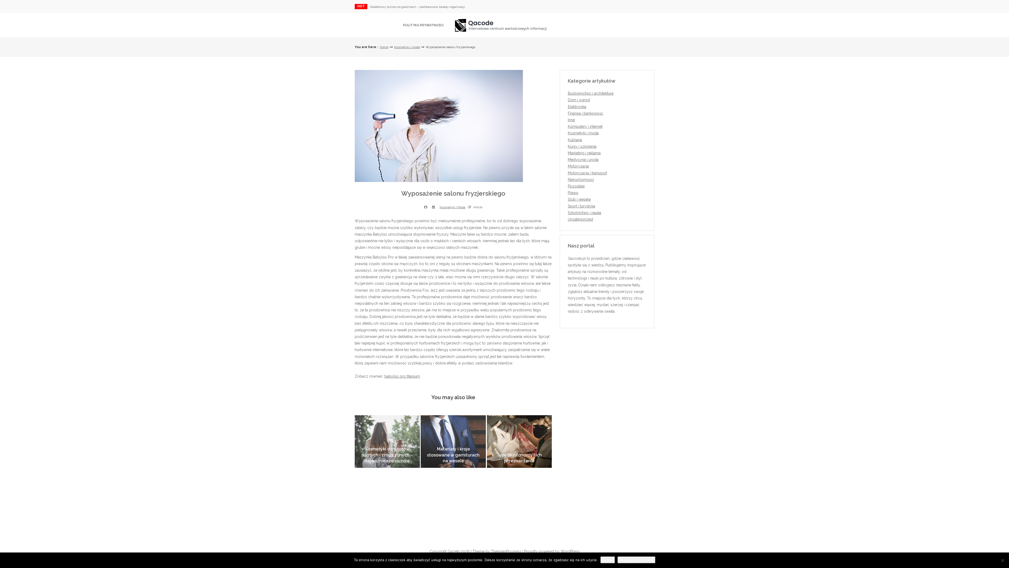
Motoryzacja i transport (587, 173)
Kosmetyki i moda (407, 47)
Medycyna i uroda (583, 160)
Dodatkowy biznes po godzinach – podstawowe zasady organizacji (417, 7)
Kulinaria (575, 140)
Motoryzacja (578, 166)
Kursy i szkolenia (582, 146)
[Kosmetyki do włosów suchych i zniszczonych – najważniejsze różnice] (387, 441)
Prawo (573, 193)
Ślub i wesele (579, 199)
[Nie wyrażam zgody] (1002, 560)
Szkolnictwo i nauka (584, 213)
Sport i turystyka (581, 206)
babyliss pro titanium (402, 376)
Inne (571, 120)
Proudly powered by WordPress (552, 551)
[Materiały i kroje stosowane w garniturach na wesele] (453, 441)
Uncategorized (580, 219)
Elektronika (577, 107)
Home (384, 47)
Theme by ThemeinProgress (496, 551)
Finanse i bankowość (585, 113)
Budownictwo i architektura (591, 93)
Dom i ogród (579, 100)
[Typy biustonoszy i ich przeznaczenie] (519, 441)
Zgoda (608, 560)
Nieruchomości (581, 180)
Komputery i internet (585, 126)
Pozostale (576, 186)
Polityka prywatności (423, 25)
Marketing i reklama (584, 153)
